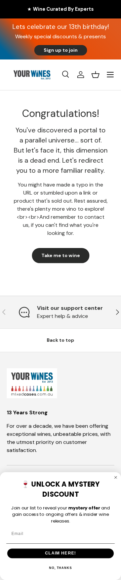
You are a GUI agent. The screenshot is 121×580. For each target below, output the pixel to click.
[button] (95, 74)
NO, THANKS (60, 568)
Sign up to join (61, 50)
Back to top (60, 340)
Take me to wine (60, 255)
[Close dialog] (116, 477)
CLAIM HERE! (60, 553)
